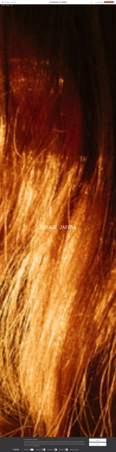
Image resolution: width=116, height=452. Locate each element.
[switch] (43, 450)
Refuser (97, 444)
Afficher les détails (74, 449)
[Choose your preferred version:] (92, 2)
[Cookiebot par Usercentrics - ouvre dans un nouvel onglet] (16, 450)
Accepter (98, 440)
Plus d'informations (35, 445)
